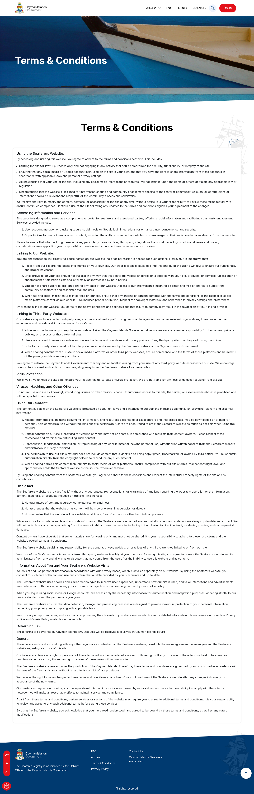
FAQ (168, 7)
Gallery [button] (151, 7)
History (181, 7)
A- (6, 772)
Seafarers (199, 7)
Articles (95, 757)
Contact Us (136, 751)
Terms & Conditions (103, 763)
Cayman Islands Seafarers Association (145, 759)
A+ (7, 754)
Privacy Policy (100, 769)
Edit (234, 142)
